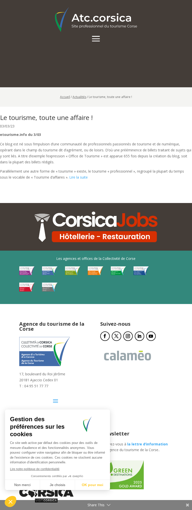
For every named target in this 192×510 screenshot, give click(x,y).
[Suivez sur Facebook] (105, 336)
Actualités (79, 97)
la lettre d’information (147, 444)
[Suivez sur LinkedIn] (139, 336)
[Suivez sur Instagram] (128, 336)
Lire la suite (78, 177)
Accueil (65, 97)
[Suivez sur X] (116, 336)
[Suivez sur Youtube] (151, 336)
